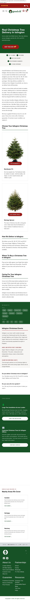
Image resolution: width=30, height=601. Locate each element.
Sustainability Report (20, 584)
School (17, 565)
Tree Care (17, 588)
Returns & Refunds (7, 582)
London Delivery (6, 565)
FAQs (16, 590)
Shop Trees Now (9, 47)
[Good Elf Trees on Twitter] (7, 558)
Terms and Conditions (8, 569)
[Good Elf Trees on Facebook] (3, 558)
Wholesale (17, 569)
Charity (17, 567)
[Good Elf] (15, 10)
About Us (4, 573)
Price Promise (6, 584)
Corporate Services (15, 445)
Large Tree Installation (15, 418)
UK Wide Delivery (7, 567)
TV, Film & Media (19, 571)
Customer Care (6, 571)
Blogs (16, 586)
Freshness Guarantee (8, 580)
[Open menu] (3, 11)
